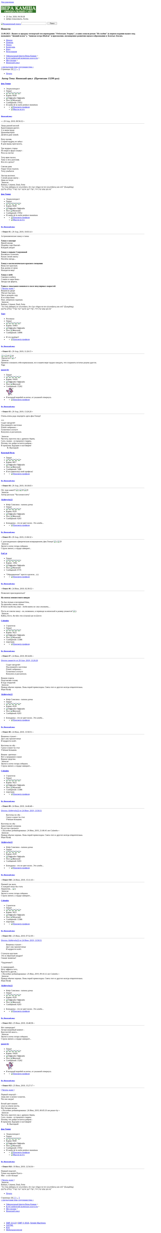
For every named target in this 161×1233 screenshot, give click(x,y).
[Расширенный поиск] (11, 23)
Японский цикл (6, 116)
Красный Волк (8, 453)
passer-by (5, 370)
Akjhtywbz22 (7, 500)
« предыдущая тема (9, 67)
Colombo (5, 621)
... (18, 69)
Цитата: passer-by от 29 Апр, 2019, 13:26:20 (19, 660)
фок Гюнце (6, 84)
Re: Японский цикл (8, 227)
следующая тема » (26, 67)
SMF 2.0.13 (11, 1223)
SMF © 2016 (23, 1223)
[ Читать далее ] (7, 288)
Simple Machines (38, 1223)
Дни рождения (7, 2)
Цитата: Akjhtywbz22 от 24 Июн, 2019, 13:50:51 (21, 811)
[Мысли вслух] (18, 109)
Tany (3, 314)
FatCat (4, 553)
